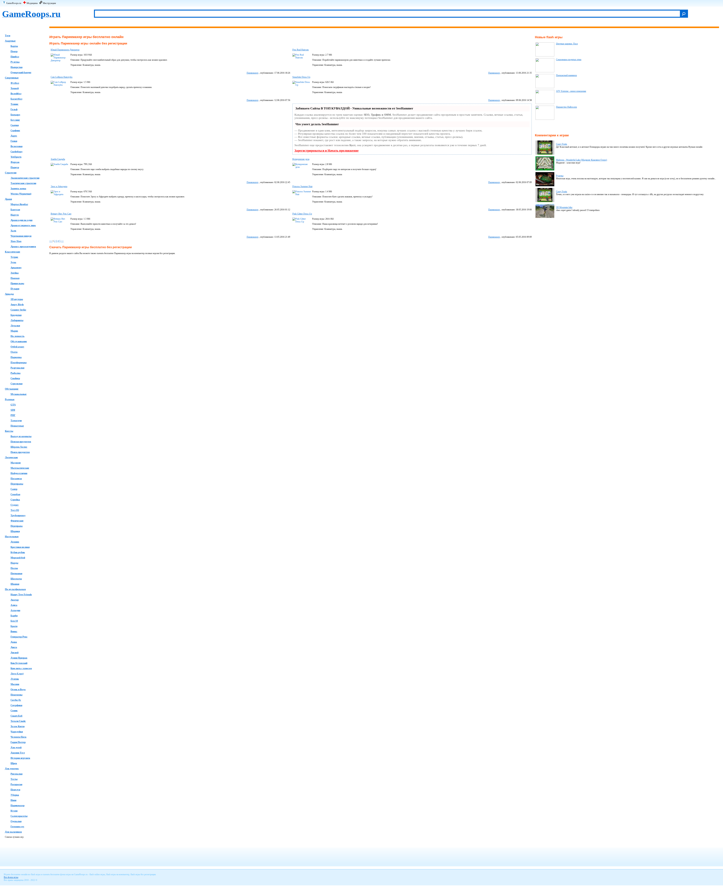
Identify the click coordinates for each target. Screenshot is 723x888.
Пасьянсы (16, 478)
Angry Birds (17, 304)
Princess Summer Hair (302, 186)
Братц (14, 626)
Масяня (15, 684)
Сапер (14, 489)
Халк (13, 230)
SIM (13, 409)
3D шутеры (17, 299)
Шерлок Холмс (19, 446)
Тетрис (14, 257)
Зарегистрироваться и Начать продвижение (326, 150)
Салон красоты (19, 816)
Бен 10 (14, 620)
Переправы (17, 483)
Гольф (14, 109)
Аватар (15, 599)
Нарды (14, 562)
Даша (14, 642)
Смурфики (16, 705)
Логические (11, 457)
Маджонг (16, 462)
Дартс (14, 135)
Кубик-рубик (18, 552)
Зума (13, 262)
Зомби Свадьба (58, 159)
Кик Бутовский (19, 663)
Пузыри (15, 288)
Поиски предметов (21, 441)
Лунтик (15, 678)
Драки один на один (21, 220)
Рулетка (15, 61)
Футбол (15, 83)
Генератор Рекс (19, 636)
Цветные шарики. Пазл (567, 43)
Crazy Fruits (561, 144)
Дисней (14, 652)
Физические (17, 520)
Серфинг (15, 130)
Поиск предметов (20, 452)
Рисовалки (16, 773)
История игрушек (20, 758)
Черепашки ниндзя (21, 235)
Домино (15, 541)
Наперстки (16, 67)
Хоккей (15, 88)
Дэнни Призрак (19, 657)
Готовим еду (17, 826)
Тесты (14, 779)
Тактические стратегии (23, 183)
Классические (12, 251)
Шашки (15, 584)
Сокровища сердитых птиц (568, 59)
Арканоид (16, 267)
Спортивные (12, 77)
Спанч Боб (16, 715)
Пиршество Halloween (566, 107)
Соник (14, 710)
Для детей (16, 747)
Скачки (15, 125)
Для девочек (12, 768)
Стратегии (10, 172)
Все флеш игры (11, 877)
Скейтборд (16, 151)
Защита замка (18, 188)
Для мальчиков (13, 831)
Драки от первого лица (23, 225)
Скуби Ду (16, 700)
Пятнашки (16, 573)
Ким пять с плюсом (21, 668)
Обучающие (11, 388)
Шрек (14, 763)
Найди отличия (19, 473)
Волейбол (16, 93)
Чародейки (17, 731)
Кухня (14, 810)
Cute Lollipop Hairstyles (61, 77)
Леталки (15, 325)
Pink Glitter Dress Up (302, 213)
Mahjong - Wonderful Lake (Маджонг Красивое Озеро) (581, 160)
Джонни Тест (18, 752)
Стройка (15, 499)
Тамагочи (16, 420)
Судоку (15, 504)
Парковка (16, 357)
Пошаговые (17, 425)
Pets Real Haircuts (300, 49)
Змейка (15, 272)
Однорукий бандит (21, 72)
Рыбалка (16, 373)
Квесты (9, 431)
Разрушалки (17, 367)
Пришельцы (17, 283)
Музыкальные (19, 394)
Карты (14, 46)
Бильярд (15, 114)
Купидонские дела (300, 159)
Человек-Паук (18, 736)
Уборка (15, 794)
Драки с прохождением (23, 246)
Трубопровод (18, 515)
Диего (14, 647)
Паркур (15, 167)
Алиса (14, 605)
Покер (14, 51)
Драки (8, 199)
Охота (14, 351)
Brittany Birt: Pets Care (61, 213)
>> (62, 241)
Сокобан (15, 494)
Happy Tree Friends (21, 594)
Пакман (15, 278)
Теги (7, 35)
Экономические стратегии (25, 177)
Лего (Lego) (17, 673)
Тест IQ (15, 510)
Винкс (14, 631)
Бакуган (15, 209)
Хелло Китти (17, 726)
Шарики (15, 531)
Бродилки (16, 315)
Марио (14, 330)
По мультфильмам (15, 589)
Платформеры (19, 362)
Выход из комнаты (21, 436)
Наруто (15, 214)
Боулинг (15, 119)
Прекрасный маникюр (566, 75)
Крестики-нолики (20, 547)
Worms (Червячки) (21, 193)
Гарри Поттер (18, 742)
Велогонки (16, 146)
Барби (14, 615)
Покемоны (16, 694)
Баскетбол (16, 98)
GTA (13, 404)
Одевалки (16, 821)
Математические (20, 468)
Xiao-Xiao (16, 241)
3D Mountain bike (564, 207)
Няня (13, 800)
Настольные (12, 536)
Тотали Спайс (18, 721)
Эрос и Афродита (59, 186)
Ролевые (9, 399)
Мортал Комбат (19, 204)
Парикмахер (17, 805)
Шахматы (16, 578)
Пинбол (15, 56)
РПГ (13, 415)
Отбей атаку (17, 346)
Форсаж (15, 162)
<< (51, 241)
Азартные (10, 40)
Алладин (15, 610)
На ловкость (17, 336)
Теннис (14, 104)
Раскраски (16, 784)
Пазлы (14, 568)
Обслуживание (19, 341)
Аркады (9, 293)
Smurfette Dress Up (301, 77)
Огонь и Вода (18, 689)
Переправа (17, 526)
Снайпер (15, 378)
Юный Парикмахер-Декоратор (65, 49)
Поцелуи (15, 789)
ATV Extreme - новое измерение (571, 91)
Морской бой (18, 557)
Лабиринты (17, 320)
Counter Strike (18, 309)
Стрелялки (16, 383)
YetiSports (16, 156)
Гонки (14, 141)
